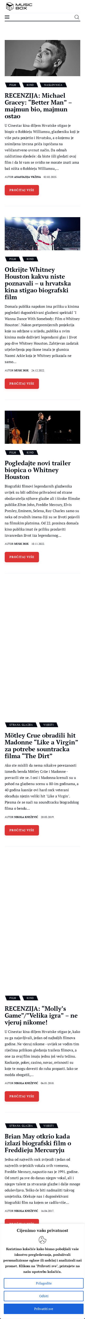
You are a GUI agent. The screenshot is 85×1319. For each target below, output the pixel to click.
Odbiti (43, 1296)
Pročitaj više (21, 190)
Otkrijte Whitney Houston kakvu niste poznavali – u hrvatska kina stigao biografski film (38, 283)
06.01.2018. (47, 1083)
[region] (42, 1271)
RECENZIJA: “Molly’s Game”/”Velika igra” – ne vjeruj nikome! (41, 1015)
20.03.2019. (47, 817)
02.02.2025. (50, 177)
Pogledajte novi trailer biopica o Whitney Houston (38, 470)
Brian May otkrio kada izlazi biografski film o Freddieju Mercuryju (38, 1143)
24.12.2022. (38, 370)
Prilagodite (44, 1283)
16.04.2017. (47, 1211)
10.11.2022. (38, 543)
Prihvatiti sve (43, 1308)
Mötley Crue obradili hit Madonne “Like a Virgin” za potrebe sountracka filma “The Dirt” (41, 745)
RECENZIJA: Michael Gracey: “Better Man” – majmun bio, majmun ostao (38, 105)
